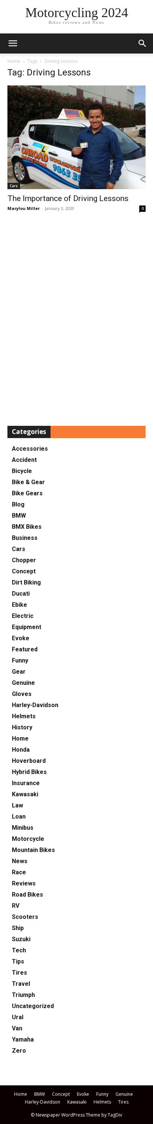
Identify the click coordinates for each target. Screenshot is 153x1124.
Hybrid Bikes (29, 771)
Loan (19, 816)
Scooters (25, 916)
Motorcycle (28, 838)
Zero (19, 1050)
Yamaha (23, 1039)
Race (19, 872)
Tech (19, 950)
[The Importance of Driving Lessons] (76, 137)
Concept (24, 571)
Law (17, 805)
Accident (24, 459)
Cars (14, 185)
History (22, 727)
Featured (25, 649)
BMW (19, 515)
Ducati (21, 593)
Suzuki (21, 939)
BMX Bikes (27, 526)
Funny (20, 660)
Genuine (23, 682)
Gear (19, 671)
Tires (19, 972)
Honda (21, 749)
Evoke (20, 638)
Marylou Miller (23, 208)
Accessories (30, 448)
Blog (18, 504)
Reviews (24, 883)
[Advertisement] (76, 319)
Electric (22, 615)
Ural (17, 1017)
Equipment (26, 627)
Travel (21, 983)
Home (13, 61)
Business (25, 537)
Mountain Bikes (33, 849)
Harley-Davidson (35, 705)
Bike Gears (27, 493)
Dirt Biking (26, 582)
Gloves (22, 693)
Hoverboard (29, 760)
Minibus (22, 827)
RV (15, 905)
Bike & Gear (28, 482)
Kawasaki (25, 794)
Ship (18, 928)
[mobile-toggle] (13, 43)
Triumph (23, 994)
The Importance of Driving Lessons (67, 198)
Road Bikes (27, 894)
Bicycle (22, 470)
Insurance (26, 783)
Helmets (24, 716)
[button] (142, 43)
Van (17, 1028)
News (19, 861)
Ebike (19, 604)
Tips (18, 961)
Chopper (24, 560)
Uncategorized (33, 1006)
